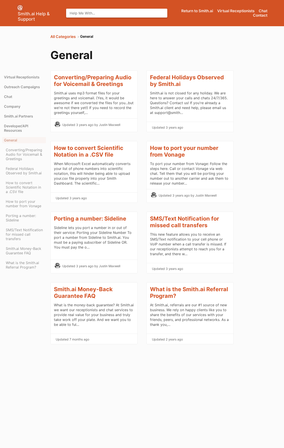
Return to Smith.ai (197, 11)
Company (12, 106)
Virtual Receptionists (236, 11)
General (10, 140)
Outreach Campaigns (22, 87)
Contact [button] (260, 15)
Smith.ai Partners (18, 116)
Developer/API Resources (16, 128)
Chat (263, 11)
